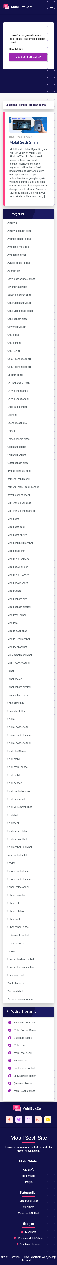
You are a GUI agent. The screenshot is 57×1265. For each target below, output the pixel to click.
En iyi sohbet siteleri (18, 390)
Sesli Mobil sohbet (17, 766)
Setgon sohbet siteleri (19, 879)
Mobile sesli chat (17, 630)
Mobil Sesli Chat (28, 1200)
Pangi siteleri (14, 679)
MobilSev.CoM (21, 7)
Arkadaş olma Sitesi (18, 246)
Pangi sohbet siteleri (19, 686)
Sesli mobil (13, 759)
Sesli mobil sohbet (24, 1068)
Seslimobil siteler (17, 831)
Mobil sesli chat (16, 550)
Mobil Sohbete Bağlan (28, 57)
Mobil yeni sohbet (17, 615)
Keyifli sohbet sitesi (18, 495)
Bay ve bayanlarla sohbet (21, 278)
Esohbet (12, 414)
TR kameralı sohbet (18, 935)
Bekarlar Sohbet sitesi (19, 294)
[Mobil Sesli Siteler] (29, 124)
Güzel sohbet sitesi (18, 462)
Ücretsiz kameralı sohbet (21, 967)
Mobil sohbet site (17, 599)
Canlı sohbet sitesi (17, 318)
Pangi (10, 670)
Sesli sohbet (14, 783)
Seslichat (12, 815)
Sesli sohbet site (16, 799)
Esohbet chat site (17, 422)
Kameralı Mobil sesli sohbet (23, 486)
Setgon (11, 863)
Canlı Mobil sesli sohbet (20, 310)
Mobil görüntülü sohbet (20, 542)
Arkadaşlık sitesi (16, 254)
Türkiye (11, 951)
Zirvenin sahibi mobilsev (21, 999)
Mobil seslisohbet (17, 582)
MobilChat (28, 1206)
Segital (11, 719)
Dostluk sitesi (15, 374)
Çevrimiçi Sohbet (16, 326)
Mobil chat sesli (16, 526)
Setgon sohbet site (18, 871)
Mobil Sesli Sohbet (18, 575)
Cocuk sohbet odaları (19, 366)
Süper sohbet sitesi (18, 927)
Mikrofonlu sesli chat (19, 502)
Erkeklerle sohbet (17, 406)
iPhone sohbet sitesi (19, 470)
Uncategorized (15, 975)
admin (29, 137)
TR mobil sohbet (16, 943)
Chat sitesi (13, 334)
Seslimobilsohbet (17, 839)
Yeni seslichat (15, 991)
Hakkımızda (28, 1175)
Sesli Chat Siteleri (17, 751)
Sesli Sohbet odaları (18, 791)
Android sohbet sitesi (19, 238)
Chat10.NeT (13, 350)
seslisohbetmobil (17, 855)
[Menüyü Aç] (51, 7)
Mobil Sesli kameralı (18, 558)
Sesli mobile (14, 775)
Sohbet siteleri (15, 911)
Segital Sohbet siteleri (19, 735)
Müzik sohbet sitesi (18, 662)
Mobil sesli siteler (17, 566)
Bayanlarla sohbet (17, 286)
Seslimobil (13, 823)
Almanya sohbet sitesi (19, 230)
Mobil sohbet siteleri (19, 606)
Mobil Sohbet (14, 590)
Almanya (12, 222)
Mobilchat (12, 622)
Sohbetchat (13, 919)
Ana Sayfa (28, 1169)
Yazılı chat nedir (16, 983)
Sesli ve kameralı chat (19, 807)
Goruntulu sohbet (16, 446)
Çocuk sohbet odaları (19, 358)
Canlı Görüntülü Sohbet (19, 302)
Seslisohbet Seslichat (19, 847)
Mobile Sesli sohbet (18, 639)
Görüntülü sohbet (16, 454)
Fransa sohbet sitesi (18, 438)
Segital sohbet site (17, 726)
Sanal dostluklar (16, 711)
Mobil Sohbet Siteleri (25, 1030)
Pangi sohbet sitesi (18, 695)
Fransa (11, 430)
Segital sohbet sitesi (19, 743)
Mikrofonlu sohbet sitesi (21, 510)
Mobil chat (13, 518)
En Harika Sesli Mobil (19, 382)
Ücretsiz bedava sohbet (20, 959)
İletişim (29, 1182)
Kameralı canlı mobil (18, 478)
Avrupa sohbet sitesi (18, 262)
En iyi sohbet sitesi (18, 398)
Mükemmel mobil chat (19, 655)
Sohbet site (13, 903)
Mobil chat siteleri (17, 535)
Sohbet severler (16, 895)
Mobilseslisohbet (17, 646)
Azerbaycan (13, 270)
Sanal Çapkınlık (15, 703)
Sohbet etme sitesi (18, 887)
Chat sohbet (14, 342)
